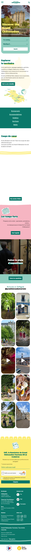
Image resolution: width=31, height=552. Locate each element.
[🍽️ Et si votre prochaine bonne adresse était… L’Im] (23, 387)
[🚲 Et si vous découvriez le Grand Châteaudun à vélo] (8, 415)
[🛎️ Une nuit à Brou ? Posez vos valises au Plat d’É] (23, 360)
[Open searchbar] (29, 2)
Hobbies (15, 118)
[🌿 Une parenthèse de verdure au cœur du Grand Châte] (23, 333)
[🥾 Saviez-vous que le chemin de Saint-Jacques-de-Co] (8, 333)
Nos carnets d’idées (15, 199)
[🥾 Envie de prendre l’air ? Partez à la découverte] (8, 306)
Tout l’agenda (15, 233)
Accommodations (15, 114)
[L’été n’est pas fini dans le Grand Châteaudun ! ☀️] (8, 387)
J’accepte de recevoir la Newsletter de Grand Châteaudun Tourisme (14, 478)
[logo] (16, 2)
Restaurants (15, 111)
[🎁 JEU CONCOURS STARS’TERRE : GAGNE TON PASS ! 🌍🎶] (23, 415)
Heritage (15, 121)
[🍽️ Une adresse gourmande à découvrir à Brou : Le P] (23, 306)
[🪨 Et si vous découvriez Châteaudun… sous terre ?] (8, 360)
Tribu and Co (12, 539)
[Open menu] (2, 2)
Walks (15, 125)
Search (15, 49)
